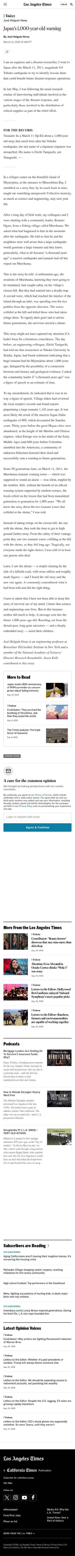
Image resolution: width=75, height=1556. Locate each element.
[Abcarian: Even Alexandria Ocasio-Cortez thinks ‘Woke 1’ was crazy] (15, 967)
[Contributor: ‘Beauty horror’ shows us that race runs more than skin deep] (15, 941)
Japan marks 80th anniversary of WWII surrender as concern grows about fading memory (24, 687)
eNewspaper (10, 1509)
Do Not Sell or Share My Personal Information (40, 1547)
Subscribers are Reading (24, 1245)
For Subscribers (11, 1252)
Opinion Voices (12, 756)
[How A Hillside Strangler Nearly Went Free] (59, 1099)
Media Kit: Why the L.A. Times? (58, 1511)
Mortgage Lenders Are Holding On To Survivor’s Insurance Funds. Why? (23, 1054)
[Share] (7, 51)
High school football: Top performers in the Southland (34, 1283)
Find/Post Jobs (12, 1515)
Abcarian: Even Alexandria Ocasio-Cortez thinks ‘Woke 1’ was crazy (49, 968)
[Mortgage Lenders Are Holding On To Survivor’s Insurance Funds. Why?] (59, 1058)
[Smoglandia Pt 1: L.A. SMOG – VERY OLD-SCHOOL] (59, 1137)
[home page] (37, 4)
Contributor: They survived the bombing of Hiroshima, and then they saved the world (24, 713)
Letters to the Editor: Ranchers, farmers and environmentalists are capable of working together (50, 1018)
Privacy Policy (25, 806)
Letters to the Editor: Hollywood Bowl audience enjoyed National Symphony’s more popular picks (51, 993)
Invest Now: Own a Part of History (57, 1519)
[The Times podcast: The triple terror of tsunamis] (57, 736)
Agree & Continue (37, 827)
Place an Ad (10, 1521)
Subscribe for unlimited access (18, 1478)
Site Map (7, 1483)
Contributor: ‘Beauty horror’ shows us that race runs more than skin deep (51, 942)
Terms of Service (43, 795)
